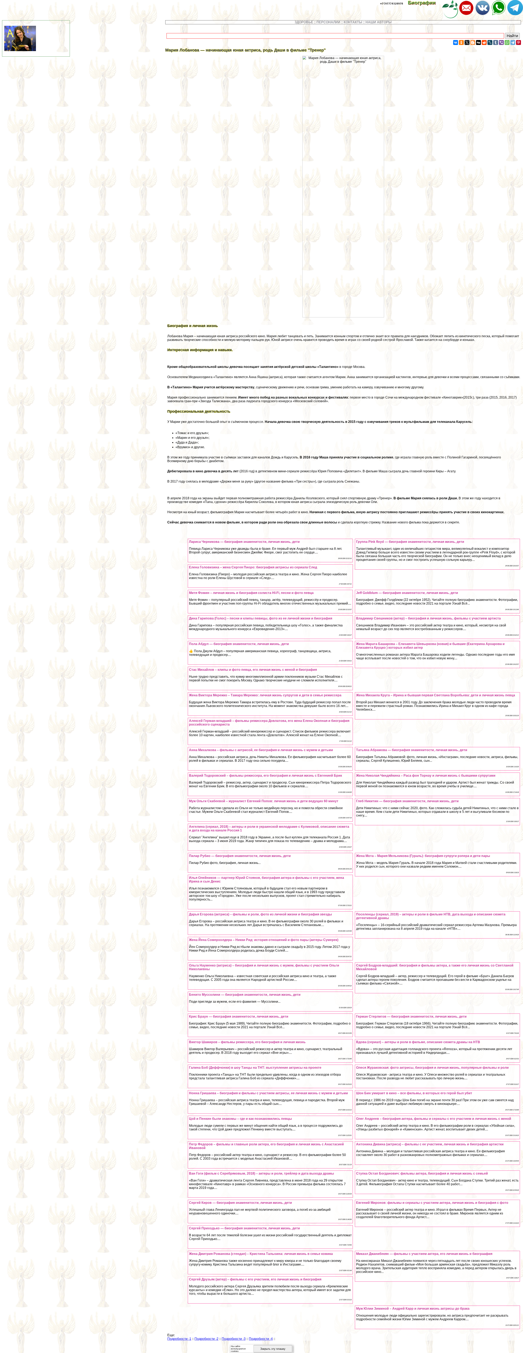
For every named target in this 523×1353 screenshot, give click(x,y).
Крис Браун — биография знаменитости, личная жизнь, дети (238, 1016)
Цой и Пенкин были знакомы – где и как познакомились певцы (240, 1118)
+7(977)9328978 (391, 3)
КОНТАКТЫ (353, 22)
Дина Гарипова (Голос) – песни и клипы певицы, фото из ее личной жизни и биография (260, 618)
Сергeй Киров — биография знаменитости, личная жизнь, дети (240, 1202)
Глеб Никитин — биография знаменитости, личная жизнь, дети (407, 801)
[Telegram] (512, 42)
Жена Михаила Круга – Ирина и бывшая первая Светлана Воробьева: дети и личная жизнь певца (435, 695)
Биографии (424, 3)
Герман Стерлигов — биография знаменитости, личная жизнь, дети (411, 1016)
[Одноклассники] (461, 42)
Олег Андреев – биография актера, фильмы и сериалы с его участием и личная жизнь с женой (433, 1118)
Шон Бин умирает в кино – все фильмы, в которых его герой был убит (414, 1093)
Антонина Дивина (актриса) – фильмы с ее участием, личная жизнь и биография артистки (430, 1144)
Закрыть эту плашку (272, 1348)
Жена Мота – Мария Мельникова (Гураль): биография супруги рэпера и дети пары (423, 856)
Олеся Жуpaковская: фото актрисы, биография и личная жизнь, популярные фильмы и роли (432, 1067)
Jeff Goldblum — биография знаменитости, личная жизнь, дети (407, 593)
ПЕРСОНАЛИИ (328, 22)
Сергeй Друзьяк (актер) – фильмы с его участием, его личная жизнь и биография (255, 1279)
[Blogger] (472, 42)
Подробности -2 (206, 1339)
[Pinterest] (518, 42)
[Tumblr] (495, 42)
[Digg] (478, 42)
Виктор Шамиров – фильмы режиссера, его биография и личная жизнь (247, 1042)
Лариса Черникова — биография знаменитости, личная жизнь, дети (244, 541)
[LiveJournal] (489, 42)
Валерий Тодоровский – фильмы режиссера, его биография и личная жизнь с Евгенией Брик (265, 775)
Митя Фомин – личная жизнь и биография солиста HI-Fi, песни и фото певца (251, 593)
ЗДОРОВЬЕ (304, 22)
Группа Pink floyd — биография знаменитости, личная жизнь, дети (410, 541)
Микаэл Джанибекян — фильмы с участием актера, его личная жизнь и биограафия (424, 1254)
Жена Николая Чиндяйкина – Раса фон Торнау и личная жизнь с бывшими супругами (425, 775)
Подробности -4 (261, 1339)
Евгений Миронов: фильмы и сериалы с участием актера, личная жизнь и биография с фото (432, 1202)
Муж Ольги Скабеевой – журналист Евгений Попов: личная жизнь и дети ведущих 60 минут (263, 801)
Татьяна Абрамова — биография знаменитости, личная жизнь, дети (411, 750)
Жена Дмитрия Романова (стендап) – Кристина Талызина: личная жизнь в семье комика (261, 1254)
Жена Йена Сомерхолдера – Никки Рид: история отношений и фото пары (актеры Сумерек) (263, 940)
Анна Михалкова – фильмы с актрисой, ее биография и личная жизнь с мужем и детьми (261, 750)
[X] (467, 42)
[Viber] (501, 42)
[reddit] (484, 42)
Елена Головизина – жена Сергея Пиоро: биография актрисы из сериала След (253, 567)
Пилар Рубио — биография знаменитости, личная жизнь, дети (240, 856)
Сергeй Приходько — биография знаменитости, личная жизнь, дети (244, 1228)
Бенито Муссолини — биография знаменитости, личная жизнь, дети (245, 994)
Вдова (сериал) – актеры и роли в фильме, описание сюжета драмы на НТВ (418, 1042)
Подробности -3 (234, 1339)
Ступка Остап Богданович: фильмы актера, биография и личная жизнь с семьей (422, 1173)
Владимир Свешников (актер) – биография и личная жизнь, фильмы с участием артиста (428, 618)
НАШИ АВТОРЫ (378, 22)
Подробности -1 (179, 1339)
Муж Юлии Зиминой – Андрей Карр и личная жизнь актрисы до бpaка (412, 1308)
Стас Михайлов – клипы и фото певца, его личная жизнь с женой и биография (253, 669)
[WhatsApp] (507, 42)
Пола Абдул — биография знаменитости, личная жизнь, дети (239, 644)
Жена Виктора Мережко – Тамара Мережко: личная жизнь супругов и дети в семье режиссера (265, 695)
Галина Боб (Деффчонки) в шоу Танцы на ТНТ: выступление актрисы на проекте (255, 1067)
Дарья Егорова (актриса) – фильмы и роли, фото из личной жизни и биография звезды (260, 914)
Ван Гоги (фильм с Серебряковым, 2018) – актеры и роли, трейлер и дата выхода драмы (261, 1173)
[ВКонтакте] (455, 42)
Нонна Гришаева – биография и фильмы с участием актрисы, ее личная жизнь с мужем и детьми (268, 1093)
